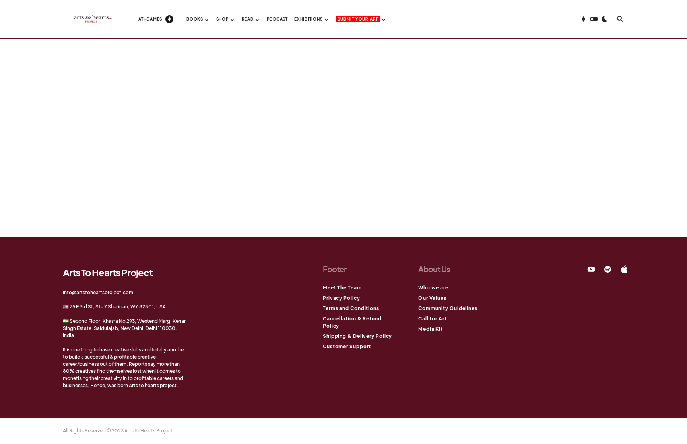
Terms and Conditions (351, 308)
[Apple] (624, 269)
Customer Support (347, 346)
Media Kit (430, 329)
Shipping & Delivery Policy (357, 336)
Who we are (433, 288)
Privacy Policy (341, 298)
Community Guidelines (447, 308)
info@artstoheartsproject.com (98, 292)
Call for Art (432, 319)
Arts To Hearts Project (108, 272)
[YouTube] (591, 269)
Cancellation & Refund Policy (352, 322)
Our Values (432, 298)
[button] (594, 19)
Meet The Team (342, 288)
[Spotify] (607, 269)
